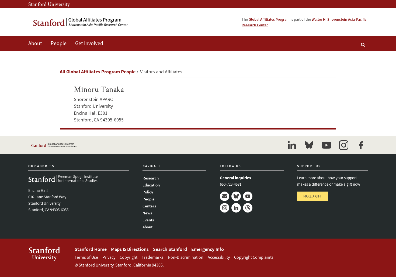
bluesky (309, 145)
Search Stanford (170, 249)
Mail (224, 196)
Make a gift (312, 196)
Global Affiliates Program (269, 19)
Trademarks (153, 257)
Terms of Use (86, 257)
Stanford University (49, 4)
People (149, 199)
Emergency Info (207, 249)
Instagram (224, 208)
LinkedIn (236, 208)
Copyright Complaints (253, 257)
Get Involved (89, 43)
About (35, 43)
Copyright (128, 257)
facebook (361, 145)
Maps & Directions (130, 249)
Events (148, 219)
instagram (343, 145)
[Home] (80, 22)
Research (151, 178)
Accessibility (219, 257)
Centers (149, 205)
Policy (148, 192)
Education (151, 185)
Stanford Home (91, 249)
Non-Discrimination (185, 257)
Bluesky (236, 196)
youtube (326, 145)
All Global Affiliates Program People (98, 72)
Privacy (108, 257)
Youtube (247, 196)
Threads (247, 208)
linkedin (292, 145)
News (147, 212)
